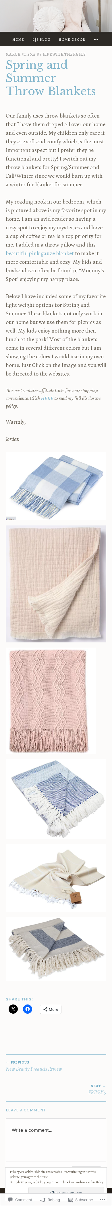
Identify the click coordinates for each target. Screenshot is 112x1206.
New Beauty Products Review (34, 1066)
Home (18, 39)
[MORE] (97, 39)
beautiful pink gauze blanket (40, 253)
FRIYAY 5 (97, 1090)
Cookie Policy (94, 1182)
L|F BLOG (41, 39)
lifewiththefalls (64, 54)
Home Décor (72, 39)
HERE (47, 398)
